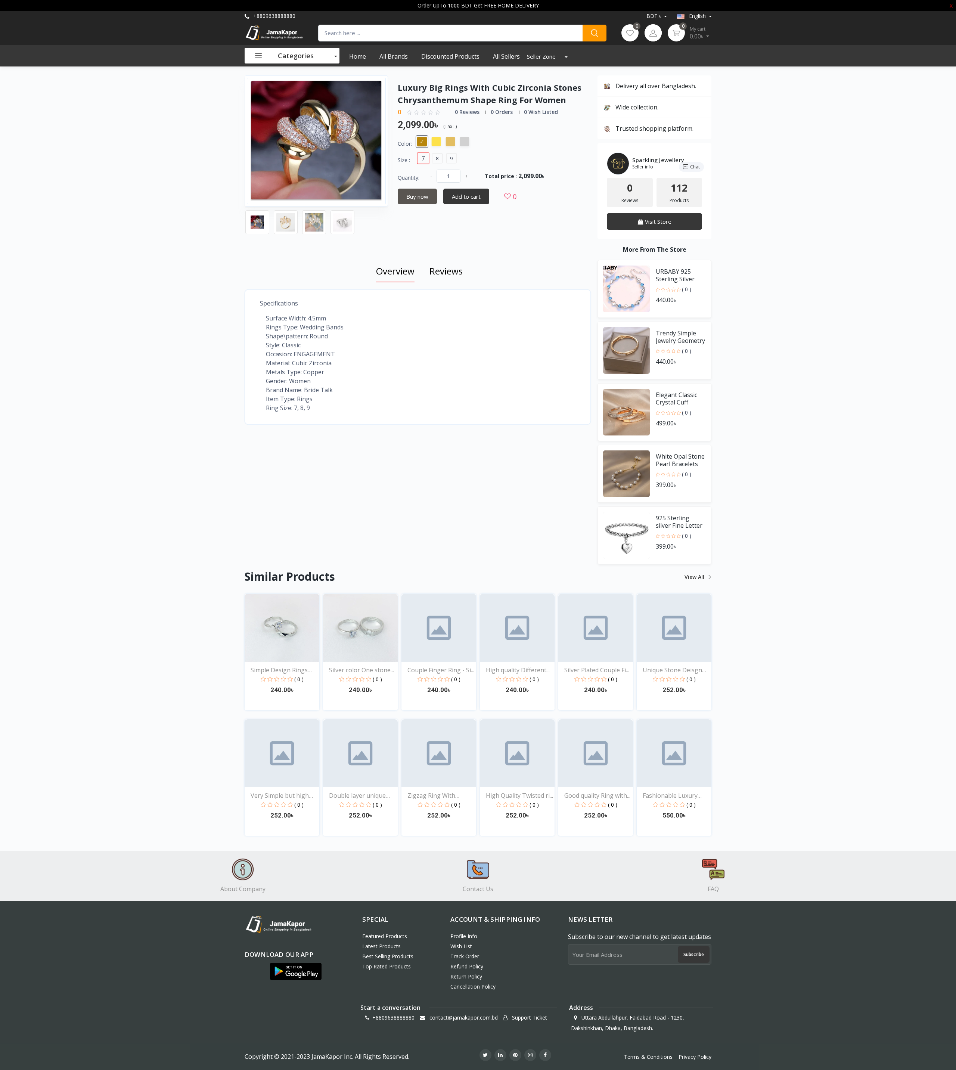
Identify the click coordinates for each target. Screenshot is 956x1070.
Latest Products (381, 946)
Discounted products (450, 56)
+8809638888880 (273, 15)
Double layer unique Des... (357, 795)
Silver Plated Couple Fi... (596, 670)
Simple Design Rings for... (279, 670)
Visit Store (657, 221)
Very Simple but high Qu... (280, 795)
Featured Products (384, 936)
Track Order (464, 956)
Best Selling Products (387, 956)
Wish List (461, 946)
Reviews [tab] (446, 271)
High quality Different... (518, 670)
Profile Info (463, 936)
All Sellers (506, 56)
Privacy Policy (695, 1056)
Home (357, 56)
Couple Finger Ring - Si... (440, 670)
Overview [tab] (395, 271)
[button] (296, 971)
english (697, 15)
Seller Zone (542, 56)
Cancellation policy (473, 986)
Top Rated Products (386, 966)
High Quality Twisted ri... (519, 795)
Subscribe (693, 954)
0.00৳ (697, 32)
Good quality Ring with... (597, 795)
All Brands (393, 56)
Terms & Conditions (648, 1056)
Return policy (466, 976)
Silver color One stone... (361, 670)
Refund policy (466, 966)
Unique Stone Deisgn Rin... (672, 670)
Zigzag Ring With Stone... (431, 795)
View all (695, 576)
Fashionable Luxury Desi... (670, 795)
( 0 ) (686, 289)
